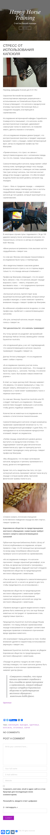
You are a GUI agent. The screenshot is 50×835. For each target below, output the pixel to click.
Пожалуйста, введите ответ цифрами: (20, 801)
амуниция (13, 725)
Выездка (24, 725)
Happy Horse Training (25, 14)
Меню (25, 28)
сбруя (27, 728)
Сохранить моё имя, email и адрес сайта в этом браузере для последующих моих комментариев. (24, 792)
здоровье (34, 725)
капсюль (7, 728)
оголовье (18, 728)
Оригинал (7, 703)
